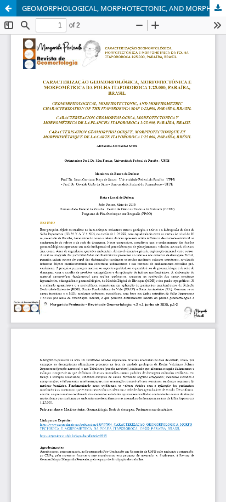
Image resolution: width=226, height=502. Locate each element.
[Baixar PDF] (218, 8)
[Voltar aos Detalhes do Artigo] (8, 8)
